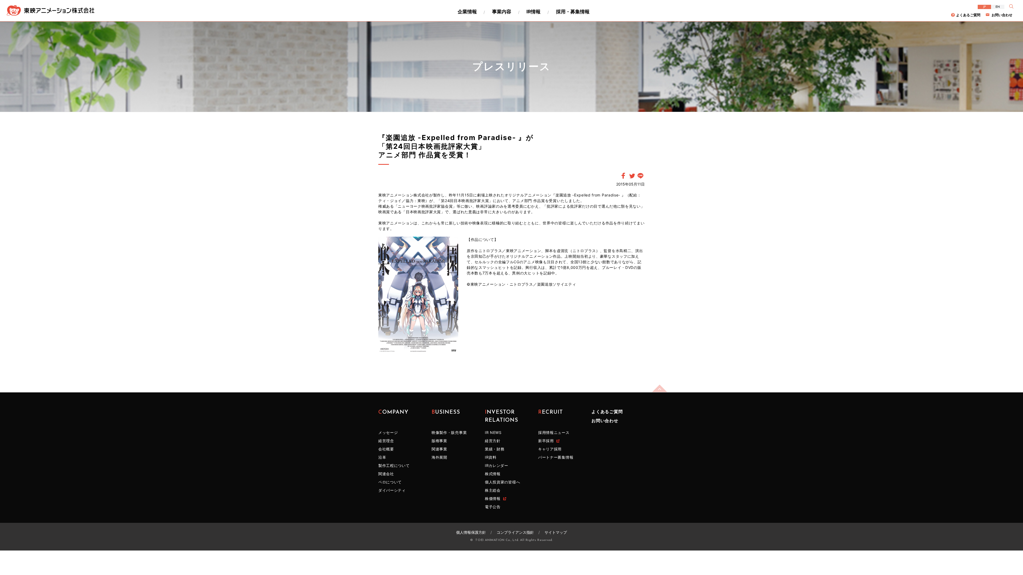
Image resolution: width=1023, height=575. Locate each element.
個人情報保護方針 (471, 532)
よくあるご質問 (968, 15)
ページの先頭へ (660, 388)
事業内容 (501, 11)
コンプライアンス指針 (515, 532)
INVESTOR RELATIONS (501, 416)
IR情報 (533, 11)
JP (984, 7)
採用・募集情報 (573, 11)
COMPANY (393, 412)
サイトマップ (556, 532)
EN (998, 7)
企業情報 (467, 11)
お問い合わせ (1002, 15)
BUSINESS (446, 412)
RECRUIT (550, 412)
